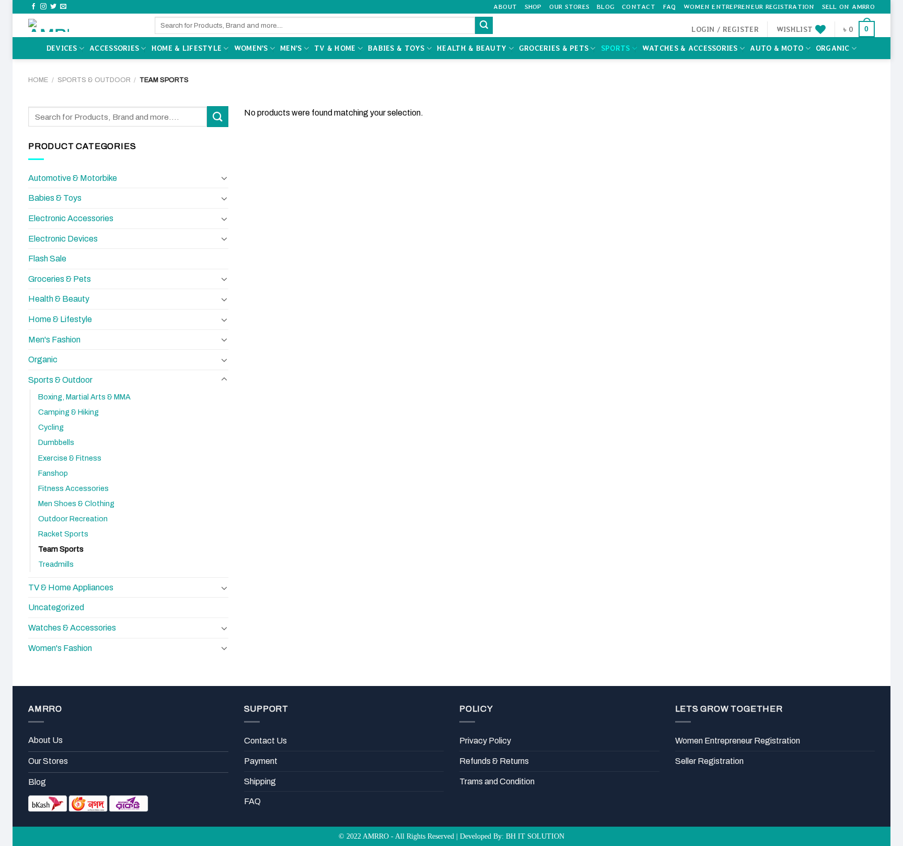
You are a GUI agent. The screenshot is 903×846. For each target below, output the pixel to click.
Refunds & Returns (494, 761)
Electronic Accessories (70, 218)
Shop (533, 6)
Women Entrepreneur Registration (749, 6)
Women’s (251, 48)
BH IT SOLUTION (535, 836)
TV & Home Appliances (70, 587)
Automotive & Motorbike (72, 178)
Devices (62, 48)
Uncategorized (56, 607)
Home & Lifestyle (187, 48)
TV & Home (335, 48)
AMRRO (376, 836)
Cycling (51, 427)
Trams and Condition (497, 781)
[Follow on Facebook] (33, 6)
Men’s (291, 48)
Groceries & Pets (553, 48)
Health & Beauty (471, 48)
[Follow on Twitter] (53, 6)
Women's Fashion (60, 648)
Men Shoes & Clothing (76, 503)
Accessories (114, 48)
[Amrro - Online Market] (83, 25)
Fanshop (53, 473)
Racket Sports (63, 534)
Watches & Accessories (690, 48)
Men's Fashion (54, 339)
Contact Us (265, 740)
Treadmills (56, 564)
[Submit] (484, 26)
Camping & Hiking (68, 412)
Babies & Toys (396, 48)
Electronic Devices (63, 238)
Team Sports (61, 549)
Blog (606, 6)
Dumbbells (56, 442)
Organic (833, 48)
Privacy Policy (485, 740)
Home (38, 80)
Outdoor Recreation (73, 519)
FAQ (669, 6)
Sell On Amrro (848, 6)
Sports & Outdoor (94, 80)
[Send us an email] (63, 6)
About (505, 6)
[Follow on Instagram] (43, 6)
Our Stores (569, 6)
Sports (615, 48)
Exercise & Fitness (69, 458)
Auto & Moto (776, 48)
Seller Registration (709, 761)
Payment (260, 761)
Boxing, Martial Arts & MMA (84, 397)
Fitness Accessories (73, 488)
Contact (638, 6)
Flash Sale (47, 258)
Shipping (260, 781)
